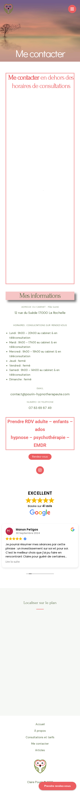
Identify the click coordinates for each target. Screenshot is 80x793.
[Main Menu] (72, 9)
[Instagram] (40, 470)
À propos (40, 731)
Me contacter (40, 744)
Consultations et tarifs (40, 737)
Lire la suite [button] (13, 562)
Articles (40, 750)
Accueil (40, 724)
